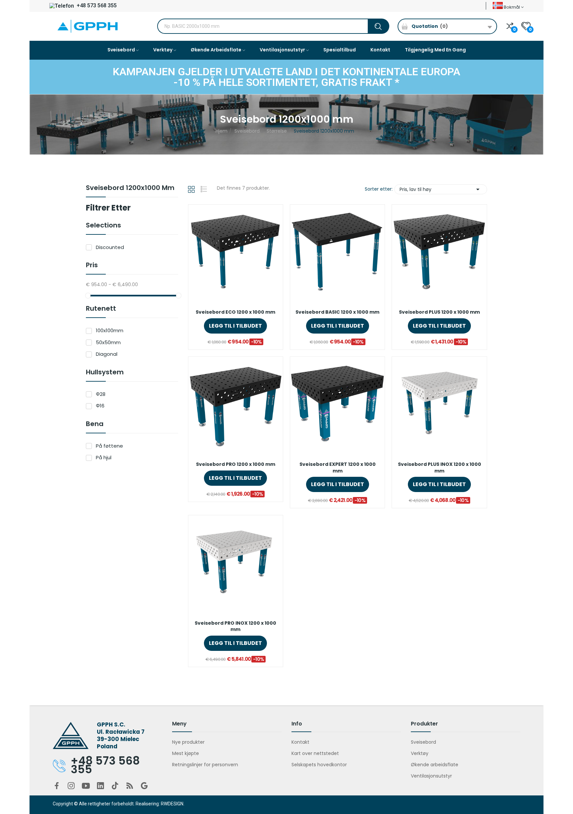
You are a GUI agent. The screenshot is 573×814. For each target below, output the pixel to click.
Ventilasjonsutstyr (431, 776)
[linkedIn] (100, 786)
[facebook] (57, 786)
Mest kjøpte (185, 753)
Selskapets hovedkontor (319, 764)
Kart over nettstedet (315, 753)
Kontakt (300, 742)
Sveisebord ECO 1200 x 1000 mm (235, 312)
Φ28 (100, 394)
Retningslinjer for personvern (205, 764)
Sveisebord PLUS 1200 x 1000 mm (439, 312)
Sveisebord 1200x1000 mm (130, 188)
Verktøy (419, 753)
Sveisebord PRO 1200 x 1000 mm (235, 464)
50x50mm (108, 342)
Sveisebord (423, 742)
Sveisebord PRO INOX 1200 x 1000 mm (235, 626)
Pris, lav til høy (441, 189)
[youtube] (86, 786)
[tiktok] (115, 786)
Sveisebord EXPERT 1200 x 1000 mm (337, 467)
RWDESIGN (172, 803)
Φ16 (100, 405)
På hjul (103, 457)
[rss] (130, 786)
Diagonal (106, 353)
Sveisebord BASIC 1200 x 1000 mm (337, 312)
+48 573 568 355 (96, 5)
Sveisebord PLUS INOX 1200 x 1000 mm (439, 467)
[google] (144, 786)
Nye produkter (188, 742)
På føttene (109, 445)
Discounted (110, 247)
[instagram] (71, 786)
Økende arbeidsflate (434, 764)
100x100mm (109, 330)
